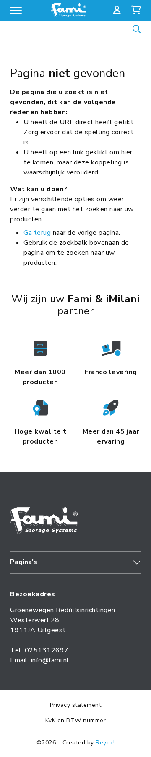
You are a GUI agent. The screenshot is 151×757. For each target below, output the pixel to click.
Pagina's (23, 562)
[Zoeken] (136, 30)
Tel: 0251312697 (39, 650)
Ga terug (37, 232)
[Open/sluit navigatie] (16, 10)
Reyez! (105, 743)
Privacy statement (76, 705)
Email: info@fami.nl (39, 660)
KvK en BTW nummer (75, 720)
